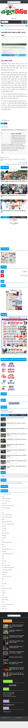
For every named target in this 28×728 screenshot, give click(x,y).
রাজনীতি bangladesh (6, 498)
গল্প (2, 581)
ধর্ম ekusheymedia (6, 565)
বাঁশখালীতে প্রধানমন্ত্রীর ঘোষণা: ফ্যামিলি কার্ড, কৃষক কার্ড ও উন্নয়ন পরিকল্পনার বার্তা (14, 181)
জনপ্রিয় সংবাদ (13, 415)
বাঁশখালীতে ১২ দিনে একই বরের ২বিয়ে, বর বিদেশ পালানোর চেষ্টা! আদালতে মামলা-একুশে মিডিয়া (16, 674)
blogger (5, 217)
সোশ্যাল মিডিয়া (4, 572)
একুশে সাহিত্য (4, 583)
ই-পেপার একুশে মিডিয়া (6, 501)
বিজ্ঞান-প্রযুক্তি (4, 597)
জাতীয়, (14, 39)
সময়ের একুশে (4, 530)
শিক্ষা (3, 540)
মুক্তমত (3, 519)
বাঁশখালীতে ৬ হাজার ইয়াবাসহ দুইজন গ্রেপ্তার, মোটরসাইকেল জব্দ (15, 417)
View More (25, 167)
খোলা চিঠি (3, 592)
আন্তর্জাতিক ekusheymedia (8, 505)
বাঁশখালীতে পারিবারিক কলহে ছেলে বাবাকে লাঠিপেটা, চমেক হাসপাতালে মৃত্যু (16, 439)
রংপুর (3, 512)
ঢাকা (2, 510)
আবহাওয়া (3, 590)
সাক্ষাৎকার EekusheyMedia (7, 604)
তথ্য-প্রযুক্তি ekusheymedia (8, 567)
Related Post (5, 167)
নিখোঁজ (3, 595)
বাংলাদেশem (4, 503)
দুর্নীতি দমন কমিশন (5, 599)
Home (2, 29)
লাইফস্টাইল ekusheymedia (8, 553)
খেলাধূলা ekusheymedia (7, 517)
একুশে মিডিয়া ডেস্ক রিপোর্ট (6, 576)
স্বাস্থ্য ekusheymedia (7, 569)
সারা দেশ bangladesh (6, 494)
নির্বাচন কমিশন (4, 535)
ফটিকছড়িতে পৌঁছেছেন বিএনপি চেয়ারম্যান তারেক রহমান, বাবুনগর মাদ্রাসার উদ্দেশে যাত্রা (13, 196)
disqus (13, 217)
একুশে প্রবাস (4, 560)
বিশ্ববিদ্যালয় (4, 551)
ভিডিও (3, 586)
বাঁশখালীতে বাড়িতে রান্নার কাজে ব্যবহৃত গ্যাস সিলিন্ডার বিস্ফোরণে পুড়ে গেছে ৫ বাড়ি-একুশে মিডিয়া (16, 669)
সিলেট (3, 558)
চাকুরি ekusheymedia (7, 588)
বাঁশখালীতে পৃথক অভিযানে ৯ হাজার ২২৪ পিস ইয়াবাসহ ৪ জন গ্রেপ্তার (15, 423)
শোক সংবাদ (4, 546)
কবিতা (3, 556)
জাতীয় (6, 29)
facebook (23, 217)
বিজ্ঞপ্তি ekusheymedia (7, 521)
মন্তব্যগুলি (23, 415)
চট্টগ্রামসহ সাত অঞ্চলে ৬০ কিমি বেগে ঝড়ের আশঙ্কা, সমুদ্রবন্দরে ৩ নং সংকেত (16, 428)
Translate (10, 412)
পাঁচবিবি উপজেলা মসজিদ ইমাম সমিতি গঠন (16, 657)
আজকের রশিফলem (5, 533)
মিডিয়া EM (4, 526)
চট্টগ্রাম (20, 25)
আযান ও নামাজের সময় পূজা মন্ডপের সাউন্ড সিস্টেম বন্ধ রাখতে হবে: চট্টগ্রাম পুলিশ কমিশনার (16, 626)
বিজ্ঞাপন (3, 602)
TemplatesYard (13, 717)
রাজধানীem (4, 537)
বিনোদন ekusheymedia (7, 514)
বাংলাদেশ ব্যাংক (4, 608)
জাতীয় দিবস (4, 563)
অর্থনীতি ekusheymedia (7, 542)
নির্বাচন (3, 544)
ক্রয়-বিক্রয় (4, 606)
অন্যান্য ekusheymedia (7, 549)
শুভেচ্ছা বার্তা (4, 574)
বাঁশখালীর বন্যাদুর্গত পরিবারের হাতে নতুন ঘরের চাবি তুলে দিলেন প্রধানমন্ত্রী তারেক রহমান (13, 211)
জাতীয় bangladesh (6, 507)
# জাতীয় (5, 123)
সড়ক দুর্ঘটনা (4, 528)
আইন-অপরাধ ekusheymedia (8, 524)
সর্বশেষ (5, 415)
